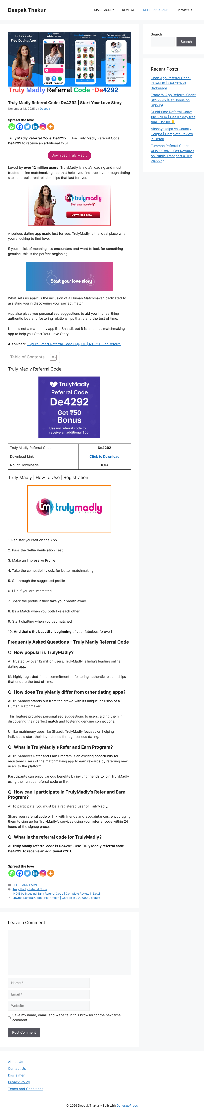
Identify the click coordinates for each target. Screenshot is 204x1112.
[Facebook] (19, 126)
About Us (15, 1062)
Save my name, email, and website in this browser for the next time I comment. (67, 1017)
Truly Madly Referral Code (30, 889)
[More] (50, 126)
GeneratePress (127, 1105)
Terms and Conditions (25, 1089)
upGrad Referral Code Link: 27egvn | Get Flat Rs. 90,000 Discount (56, 897)
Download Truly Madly (69, 155)
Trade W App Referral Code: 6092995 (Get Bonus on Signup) (173, 100)
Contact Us (184, 10)
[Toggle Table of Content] (51, 357)
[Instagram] (42, 126)
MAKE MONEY (104, 10)
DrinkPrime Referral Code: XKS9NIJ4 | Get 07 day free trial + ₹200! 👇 (173, 117)
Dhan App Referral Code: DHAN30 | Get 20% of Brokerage (171, 83)
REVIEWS (128, 10)
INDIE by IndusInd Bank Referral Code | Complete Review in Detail (56, 893)
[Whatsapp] (11, 126)
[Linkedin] (35, 126)
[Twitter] (27, 126)
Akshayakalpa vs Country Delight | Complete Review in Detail (172, 134)
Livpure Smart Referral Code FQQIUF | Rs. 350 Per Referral (74, 344)
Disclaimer (16, 1075)
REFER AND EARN (156, 10)
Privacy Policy (19, 1082)
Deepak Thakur (27, 10)
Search (156, 34)
